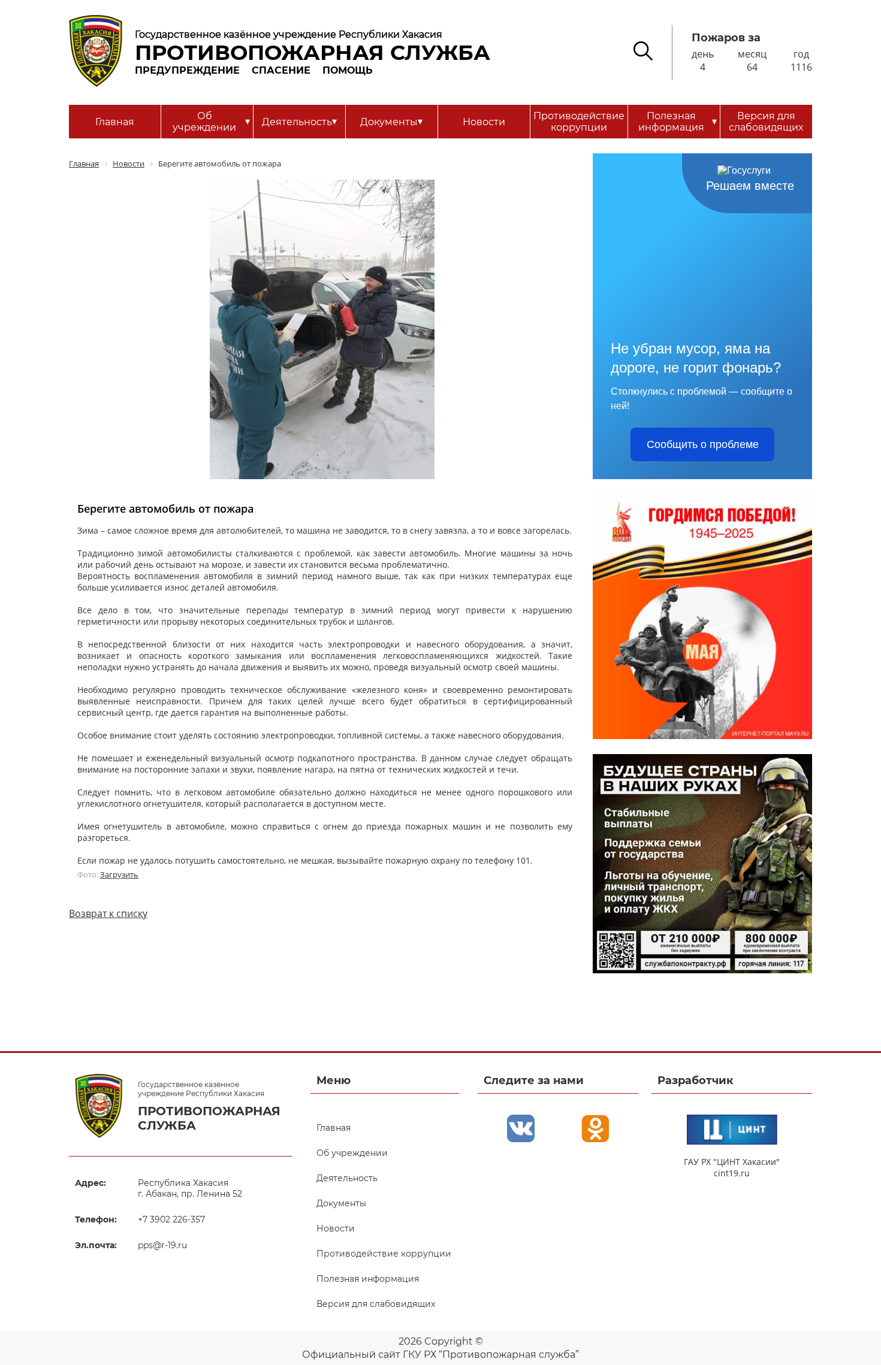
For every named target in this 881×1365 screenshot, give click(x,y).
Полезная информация (677, 121)
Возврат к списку (108, 913)
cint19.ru (732, 1173)
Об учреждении (211, 121)
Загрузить (119, 874)
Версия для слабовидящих (766, 121)
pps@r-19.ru (162, 1245)
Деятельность (299, 122)
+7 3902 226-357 (171, 1219)
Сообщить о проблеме (703, 444)
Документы (391, 122)
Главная (114, 122)
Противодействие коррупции (578, 121)
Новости (484, 122)
